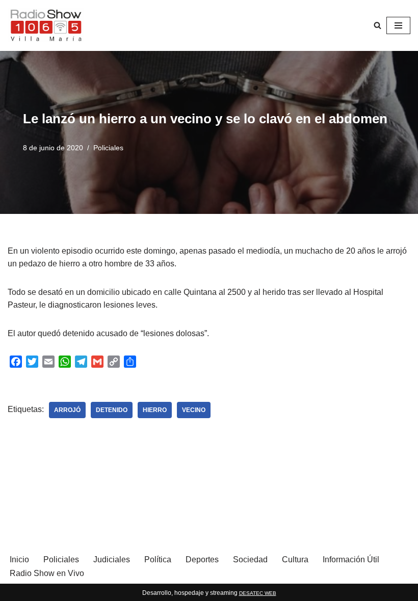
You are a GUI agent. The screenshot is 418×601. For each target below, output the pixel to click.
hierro (155, 410)
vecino (193, 410)
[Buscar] (377, 25)
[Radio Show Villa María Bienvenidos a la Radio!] (46, 25)
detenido (111, 410)
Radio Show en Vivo (47, 573)
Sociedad (250, 559)
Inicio (19, 559)
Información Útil (351, 559)
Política (157, 559)
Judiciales (111, 559)
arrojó (67, 410)
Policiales (108, 148)
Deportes (202, 559)
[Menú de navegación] (398, 25)
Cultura (295, 559)
